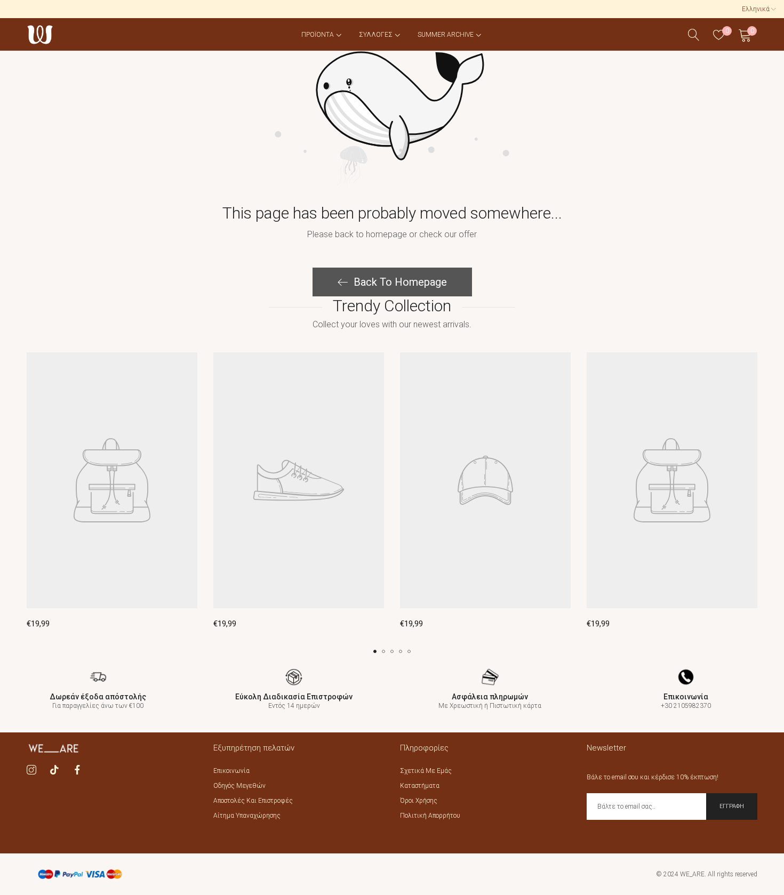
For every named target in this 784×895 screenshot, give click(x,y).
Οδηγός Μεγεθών (239, 785)
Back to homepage (400, 282)
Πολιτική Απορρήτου (430, 815)
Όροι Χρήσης (418, 800)
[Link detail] (31, 769)
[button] (375, 651)
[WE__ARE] (40, 34)
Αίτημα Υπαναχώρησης (247, 815)
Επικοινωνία (231, 771)
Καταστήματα (419, 785)
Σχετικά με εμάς (426, 771)
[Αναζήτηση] (694, 35)
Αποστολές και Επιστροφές (253, 800)
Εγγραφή (731, 806)
